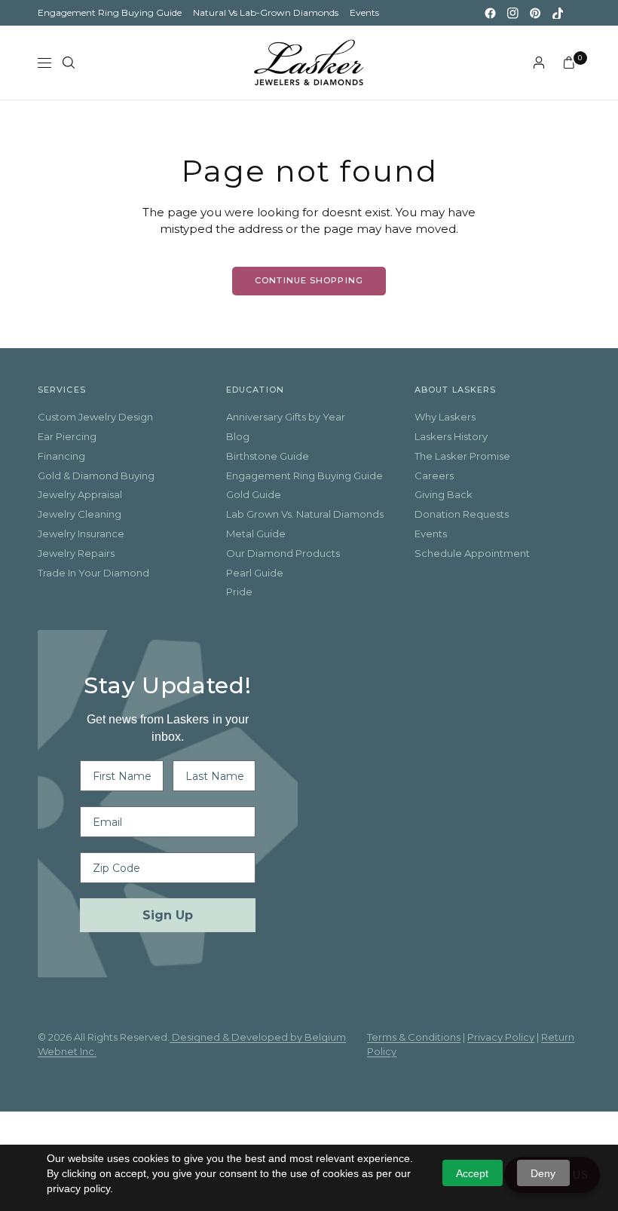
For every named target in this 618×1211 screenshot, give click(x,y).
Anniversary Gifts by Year (285, 417)
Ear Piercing (67, 436)
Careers (434, 475)
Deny (543, 1173)
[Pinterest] (535, 13)
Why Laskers (445, 417)
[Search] (69, 62)
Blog (237, 436)
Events (364, 12)
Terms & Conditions (413, 1037)
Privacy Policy (500, 1037)
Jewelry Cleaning (79, 514)
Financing (61, 456)
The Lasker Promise (462, 456)
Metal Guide (256, 534)
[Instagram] (512, 13)
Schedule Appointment (472, 553)
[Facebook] (490, 13)
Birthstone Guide (267, 456)
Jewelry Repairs (76, 553)
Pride (239, 592)
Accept (472, 1173)
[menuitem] (110, 13)
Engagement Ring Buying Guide (110, 12)
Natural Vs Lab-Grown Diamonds (265, 12)
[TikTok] (557, 13)
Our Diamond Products (283, 553)
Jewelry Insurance (81, 534)
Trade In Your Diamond (93, 573)
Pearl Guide (254, 573)
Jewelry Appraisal (80, 494)
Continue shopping (309, 280)
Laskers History (451, 436)
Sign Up (167, 915)
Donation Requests (462, 514)
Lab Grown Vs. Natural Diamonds (305, 514)
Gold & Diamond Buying (96, 475)
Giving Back (444, 494)
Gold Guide (253, 494)
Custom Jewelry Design (95, 417)
